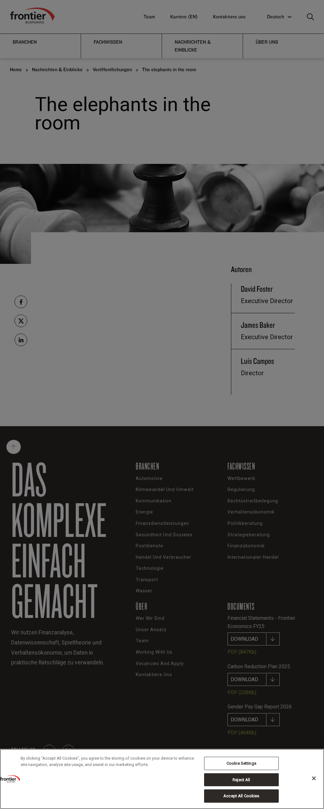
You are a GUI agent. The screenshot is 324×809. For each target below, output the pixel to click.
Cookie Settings (241, 763)
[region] (162, 779)
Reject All (241, 779)
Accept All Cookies (241, 795)
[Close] (314, 778)
